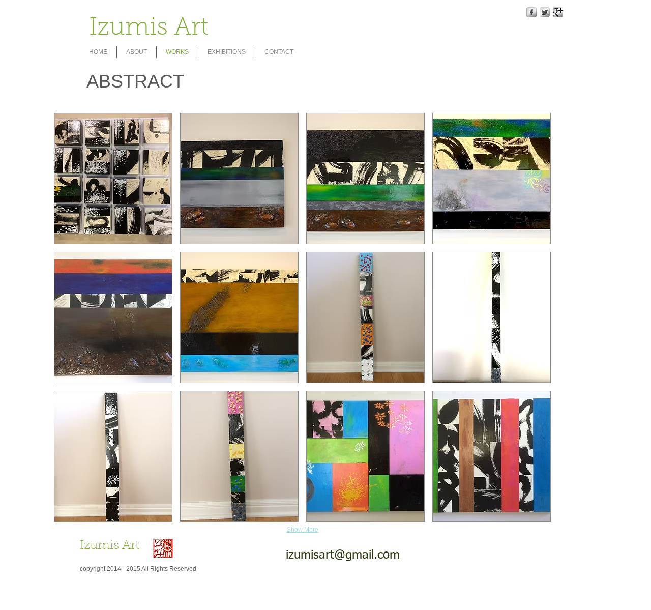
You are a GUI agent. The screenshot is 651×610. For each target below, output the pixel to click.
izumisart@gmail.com (343, 555)
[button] (113, 178)
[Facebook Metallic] (531, 12)
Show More (302, 529)
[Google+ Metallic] (558, 12)
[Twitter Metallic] (545, 12)
